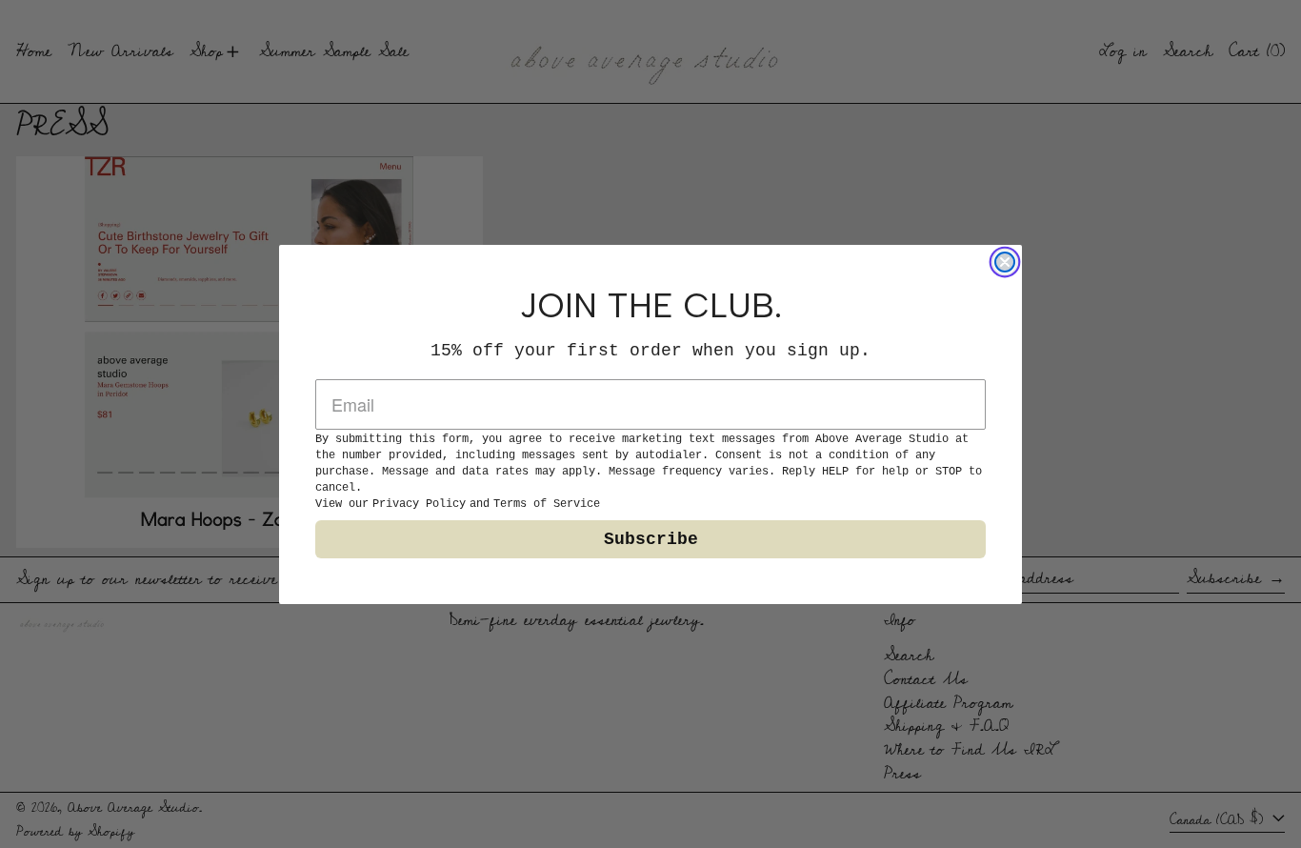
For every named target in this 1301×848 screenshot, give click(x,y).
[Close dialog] (1004, 262)
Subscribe (651, 539)
